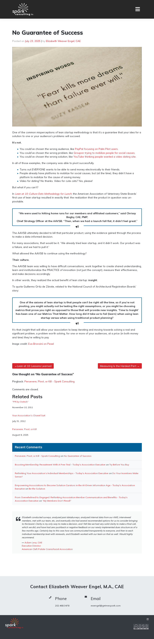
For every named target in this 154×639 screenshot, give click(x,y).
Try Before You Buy (119, 464)
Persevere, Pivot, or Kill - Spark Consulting (49, 381)
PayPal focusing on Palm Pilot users (96, 148)
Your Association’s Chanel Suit (28, 415)
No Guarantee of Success (77, 455)
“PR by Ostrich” (20, 401)
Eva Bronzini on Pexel (41, 343)
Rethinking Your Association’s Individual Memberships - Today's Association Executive (61, 473)
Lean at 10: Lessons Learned (34, 366)
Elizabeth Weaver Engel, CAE (63, 41)
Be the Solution (37, 488)
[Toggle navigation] (138, 9)
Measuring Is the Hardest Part (118, 366)
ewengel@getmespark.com (106, 605)
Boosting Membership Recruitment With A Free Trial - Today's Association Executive (60, 464)
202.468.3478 (62, 605)
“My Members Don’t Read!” (56, 500)
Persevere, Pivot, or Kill (24, 429)
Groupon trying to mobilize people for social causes (104, 152)
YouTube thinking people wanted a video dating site (104, 156)
